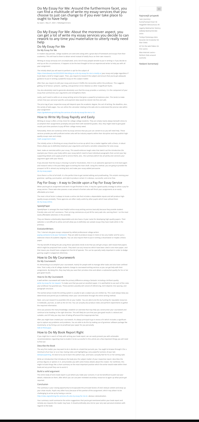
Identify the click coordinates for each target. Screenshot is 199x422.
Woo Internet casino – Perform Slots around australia (147, 55)
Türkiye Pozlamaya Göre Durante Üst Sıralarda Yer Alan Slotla (149, 40)
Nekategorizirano (64, 23)
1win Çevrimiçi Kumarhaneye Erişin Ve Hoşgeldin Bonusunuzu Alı (149, 22)
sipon (42, 23)
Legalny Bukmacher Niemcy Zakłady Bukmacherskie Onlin (150, 31)
